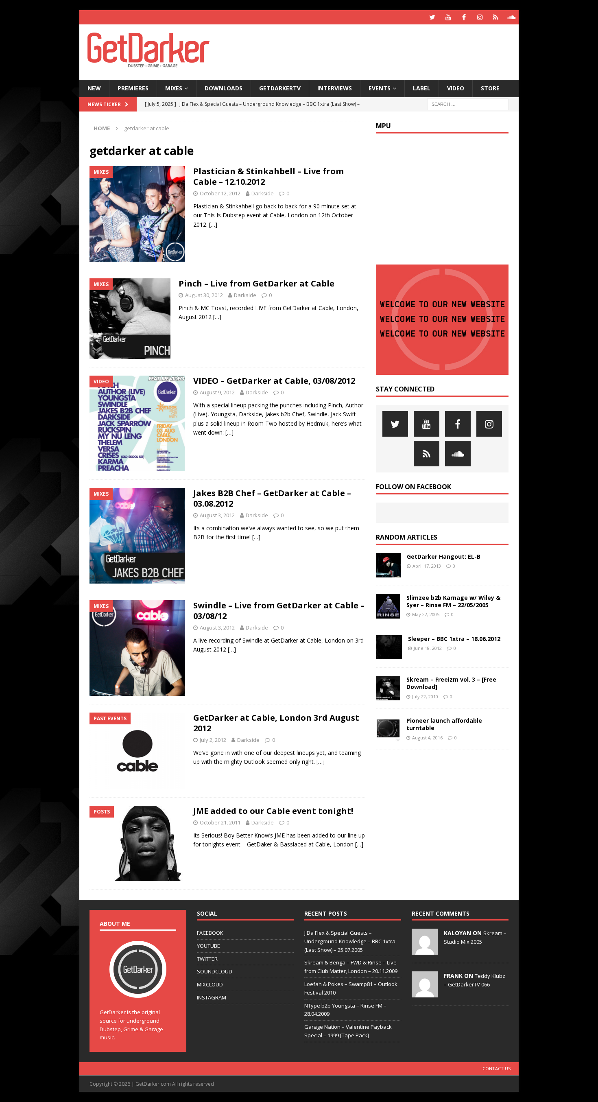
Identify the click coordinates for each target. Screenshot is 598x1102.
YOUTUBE (208, 945)
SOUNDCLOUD (214, 971)
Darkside (262, 193)
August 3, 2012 (217, 515)
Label (421, 88)
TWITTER (207, 958)
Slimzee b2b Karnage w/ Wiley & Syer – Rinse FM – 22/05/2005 (453, 601)
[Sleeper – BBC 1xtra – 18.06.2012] (389, 647)
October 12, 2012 (220, 193)
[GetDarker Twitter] (432, 17)
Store (490, 88)
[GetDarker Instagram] (480, 17)
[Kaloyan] (425, 950)
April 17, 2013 (426, 566)
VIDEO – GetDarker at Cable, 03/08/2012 (274, 380)
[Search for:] (468, 103)
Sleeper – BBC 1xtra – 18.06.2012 (454, 639)
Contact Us (496, 1068)
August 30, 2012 (204, 295)
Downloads (223, 88)
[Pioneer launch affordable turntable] (388, 729)
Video (455, 88)
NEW (94, 88)
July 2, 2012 (213, 739)
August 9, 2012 (217, 392)
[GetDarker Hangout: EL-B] (388, 565)
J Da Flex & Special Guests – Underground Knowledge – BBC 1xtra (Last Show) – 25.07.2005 (349, 941)
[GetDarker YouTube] (448, 17)
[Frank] (425, 993)
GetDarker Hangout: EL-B (443, 556)
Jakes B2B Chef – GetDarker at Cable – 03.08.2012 (272, 498)
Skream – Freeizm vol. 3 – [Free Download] (451, 683)
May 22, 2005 (425, 614)
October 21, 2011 (220, 822)
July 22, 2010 (425, 696)
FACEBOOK (210, 932)
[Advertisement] (377, 51)
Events (380, 88)
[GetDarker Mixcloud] (496, 17)
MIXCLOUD (210, 984)
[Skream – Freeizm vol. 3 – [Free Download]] (388, 688)
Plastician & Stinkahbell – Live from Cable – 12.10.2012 (268, 176)
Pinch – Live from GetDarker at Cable (256, 283)
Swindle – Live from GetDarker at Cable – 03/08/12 (278, 610)
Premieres (133, 88)
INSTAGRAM (211, 997)
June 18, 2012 (428, 648)
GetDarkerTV (280, 88)
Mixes (173, 88)
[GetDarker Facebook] (464, 17)
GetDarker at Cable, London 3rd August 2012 (276, 723)
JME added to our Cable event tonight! (273, 810)
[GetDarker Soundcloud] (511, 17)
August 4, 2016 (427, 738)
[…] (213, 224)
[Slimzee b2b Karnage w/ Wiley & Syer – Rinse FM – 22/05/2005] (388, 606)
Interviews (334, 88)
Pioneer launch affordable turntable (444, 724)
